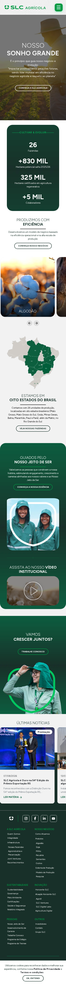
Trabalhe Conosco (33, 651)
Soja (38, 847)
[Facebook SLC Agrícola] (35, 818)
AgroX (39, 899)
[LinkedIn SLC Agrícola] (44, 818)
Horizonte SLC (42, 889)
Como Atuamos (42, 834)
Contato (39, 928)
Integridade (12, 838)
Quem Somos (13, 834)
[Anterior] (29, 323)
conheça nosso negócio (33, 246)
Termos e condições (31, 972)
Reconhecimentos (15, 862)
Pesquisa (40, 876)
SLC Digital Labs (43, 906)
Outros (39, 863)
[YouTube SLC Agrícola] (53, 818)
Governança (12, 893)
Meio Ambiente (14, 897)
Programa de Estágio (16, 939)
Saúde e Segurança (16, 905)
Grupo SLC (40, 932)
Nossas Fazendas (16, 847)
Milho (38, 851)
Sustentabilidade (15, 889)
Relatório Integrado (16, 909)
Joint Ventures (14, 858)
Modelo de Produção (45, 872)
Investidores (40, 924)
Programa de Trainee (16, 943)
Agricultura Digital (43, 911)
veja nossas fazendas (33, 428)
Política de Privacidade (47, 969)
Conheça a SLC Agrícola (33, 88)
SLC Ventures (42, 903)
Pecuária (40, 855)
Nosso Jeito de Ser (15, 924)
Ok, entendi (33, 978)
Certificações (13, 901)
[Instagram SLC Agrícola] (26, 818)
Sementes (40, 859)
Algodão (39, 843)
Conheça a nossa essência (33, 487)
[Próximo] (36, 323)
